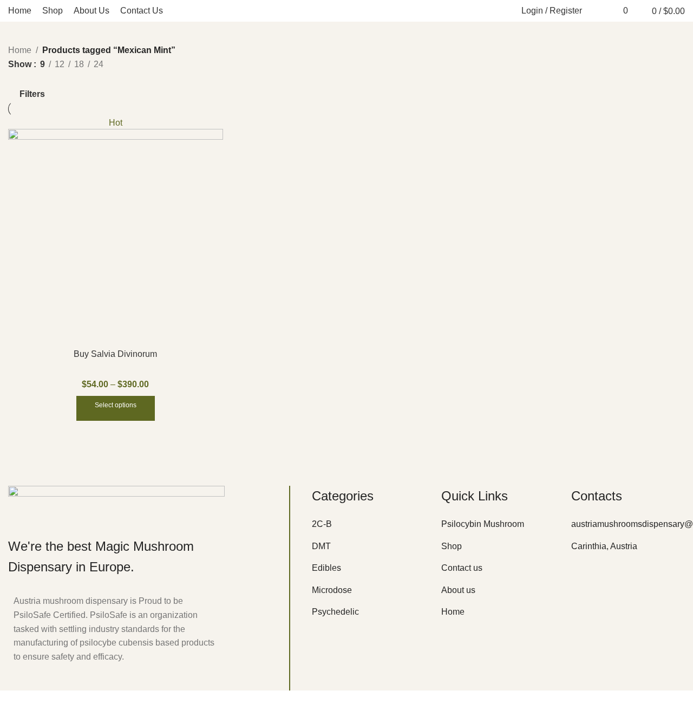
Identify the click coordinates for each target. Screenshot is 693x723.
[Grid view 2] (14, 79)
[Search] (596, 11)
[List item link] (369, 524)
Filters (32, 94)
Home (19, 50)
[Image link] (116, 501)
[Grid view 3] (34, 79)
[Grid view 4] (55, 79)
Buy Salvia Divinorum (115, 354)
